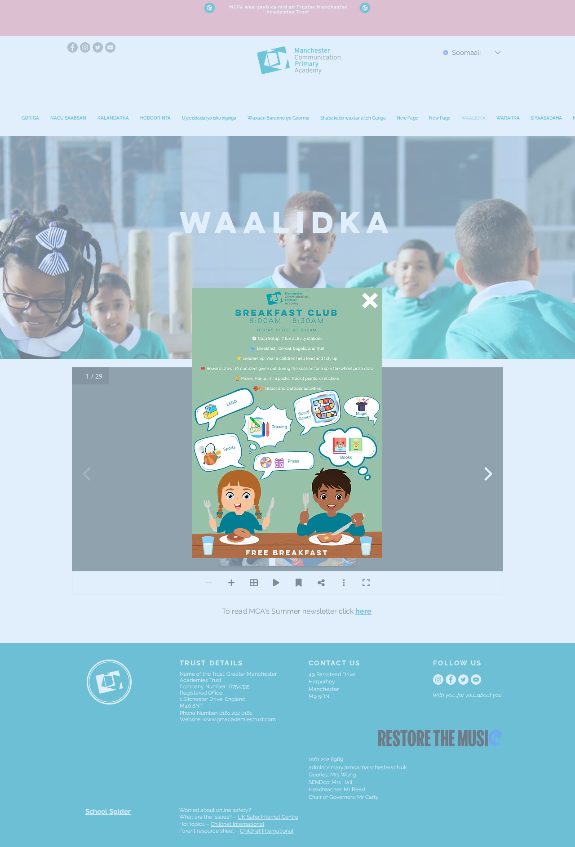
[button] (370, 300)
